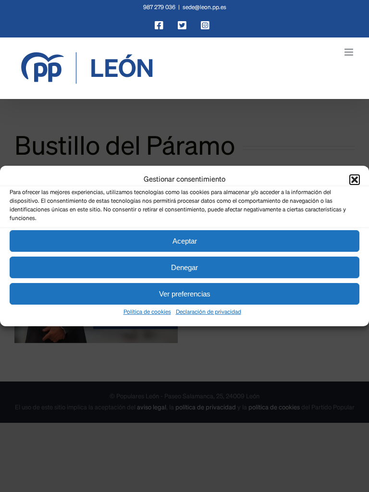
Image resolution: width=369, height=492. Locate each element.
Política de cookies (147, 312)
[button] (354, 179)
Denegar (184, 267)
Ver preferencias (184, 294)
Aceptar (184, 241)
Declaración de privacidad (208, 312)
